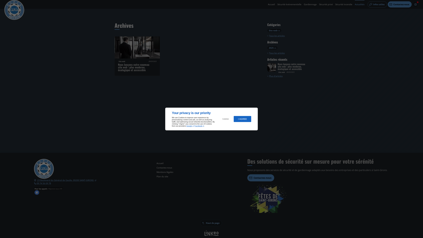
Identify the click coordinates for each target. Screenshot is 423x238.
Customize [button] (225, 119)
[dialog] (211, 119)
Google (189, 126)
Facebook (198, 126)
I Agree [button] (242, 119)
